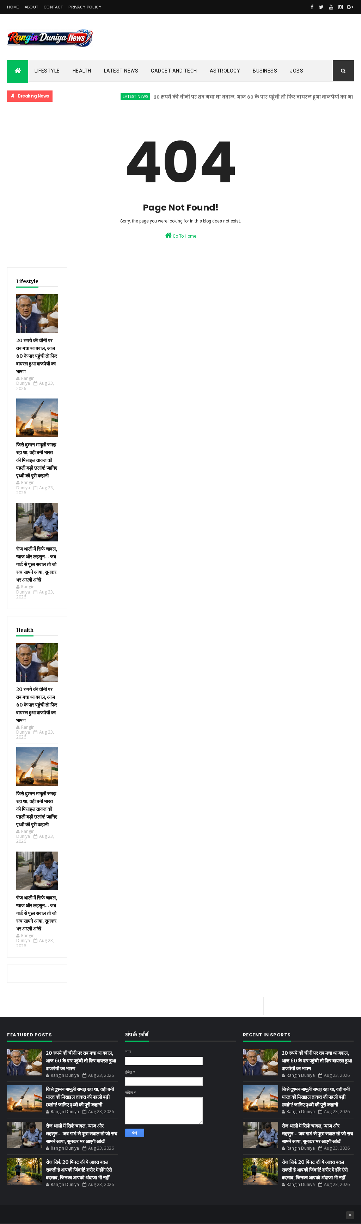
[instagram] (340, 7)
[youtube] (331, 7)
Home (13, 7)
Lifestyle (47, 71)
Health (82, 71)
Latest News (121, 71)
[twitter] (321, 7)
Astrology (225, 71)
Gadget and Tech (174, 71)
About (32, 7)
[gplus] (350, 7)
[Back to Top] (350, 1215)
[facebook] (312, 7)
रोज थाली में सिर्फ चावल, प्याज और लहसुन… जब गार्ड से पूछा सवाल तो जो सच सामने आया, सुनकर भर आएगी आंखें (36, 564)
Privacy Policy (84, 7)
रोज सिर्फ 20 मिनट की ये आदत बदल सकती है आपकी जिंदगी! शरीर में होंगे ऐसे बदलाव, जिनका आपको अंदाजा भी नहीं (79, 1170)
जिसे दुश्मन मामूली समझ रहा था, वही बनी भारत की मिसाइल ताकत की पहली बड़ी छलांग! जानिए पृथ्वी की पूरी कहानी (36, 460)
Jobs (296, 71)
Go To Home (184, 236)
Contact (53, 7)
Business (265, 71)
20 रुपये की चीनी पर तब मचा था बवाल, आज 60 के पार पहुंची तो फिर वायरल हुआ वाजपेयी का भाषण (244, 97)
